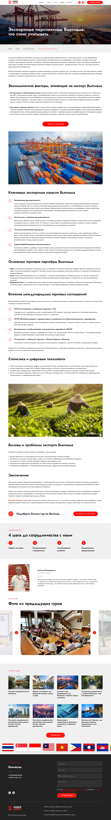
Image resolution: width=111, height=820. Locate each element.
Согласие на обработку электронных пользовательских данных (59, 815)
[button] (55, 124)
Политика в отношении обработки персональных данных (58, 807)
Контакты (69, 2)
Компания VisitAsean (15, 500)
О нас (55, 2)
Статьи (49, 2)
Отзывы (62, 2)
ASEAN (10, 49)
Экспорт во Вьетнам (28, 49)
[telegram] (79, 2)
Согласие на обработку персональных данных (55, 811)
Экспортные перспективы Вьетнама (47, 49)
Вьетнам (18, 49)
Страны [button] (41, 2)
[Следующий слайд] (94, 632)
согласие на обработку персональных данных (74, 789)
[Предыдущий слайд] (16, 632)
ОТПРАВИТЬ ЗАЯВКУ (67, 795)
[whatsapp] (83, 2)
